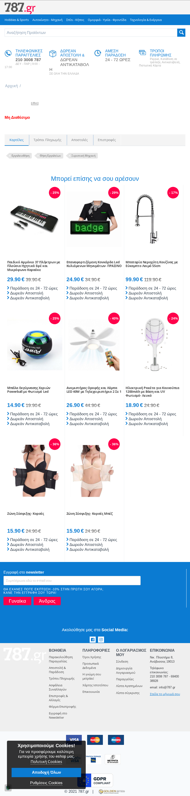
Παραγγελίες (125, 679)
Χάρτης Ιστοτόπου (95, 685)
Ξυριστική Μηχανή (83, 156)
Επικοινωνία (91, 692)
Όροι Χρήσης (91, 657)
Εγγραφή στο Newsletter (58, 715)
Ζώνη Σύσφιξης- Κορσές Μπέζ (89, 514)
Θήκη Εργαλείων (50, 156)
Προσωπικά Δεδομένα (90, 665)
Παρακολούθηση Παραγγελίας (61, 659)
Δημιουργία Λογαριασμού (125, 670)
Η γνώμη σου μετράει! (91, 676)
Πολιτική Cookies (46, 761)
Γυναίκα (17, 601)
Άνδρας (47, 601)
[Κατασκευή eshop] (111, 791)
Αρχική (11, 85)
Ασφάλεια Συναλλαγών (57, 687)
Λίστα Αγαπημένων (129, 686)
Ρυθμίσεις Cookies (46, 783)
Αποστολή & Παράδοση (57, 670)
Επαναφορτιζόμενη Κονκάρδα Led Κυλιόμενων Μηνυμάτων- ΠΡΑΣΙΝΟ (93, 264)
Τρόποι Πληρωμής (61, 678)
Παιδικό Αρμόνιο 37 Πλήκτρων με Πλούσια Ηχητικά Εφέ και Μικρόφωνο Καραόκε (33, 266)
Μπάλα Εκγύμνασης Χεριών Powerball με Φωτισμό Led (28, 390)
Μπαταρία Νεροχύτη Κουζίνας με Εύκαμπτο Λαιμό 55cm (152, 264)
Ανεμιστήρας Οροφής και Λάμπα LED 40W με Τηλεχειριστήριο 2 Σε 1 (93, 390)
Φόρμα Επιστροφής (62, 706)
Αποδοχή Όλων (46, 772)
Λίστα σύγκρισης (127, 693)
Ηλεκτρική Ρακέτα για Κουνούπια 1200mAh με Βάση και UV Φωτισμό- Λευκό (152, 392)
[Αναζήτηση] (181, 33)
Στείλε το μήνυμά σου (165, 694)
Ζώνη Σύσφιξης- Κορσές (25, 514)
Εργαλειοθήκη (20, 156)
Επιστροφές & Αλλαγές (58, 698)
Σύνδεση (122, 661)
